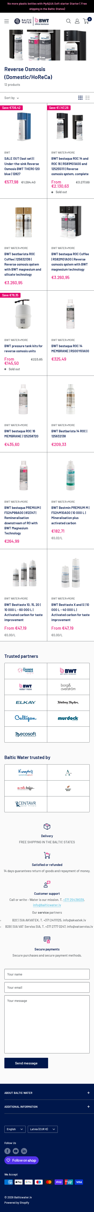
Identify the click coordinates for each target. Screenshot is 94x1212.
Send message (26, 1063)
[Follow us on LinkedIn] (24, 1151)
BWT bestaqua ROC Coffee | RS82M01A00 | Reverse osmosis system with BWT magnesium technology (70, 261)
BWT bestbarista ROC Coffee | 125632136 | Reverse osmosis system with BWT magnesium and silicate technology (22, 264)
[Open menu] (6, 21)
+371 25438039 (73, 900)
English (11, 1129)
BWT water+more (63, 152)
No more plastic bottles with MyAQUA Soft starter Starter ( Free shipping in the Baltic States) (47, 6)
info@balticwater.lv (47, 905)
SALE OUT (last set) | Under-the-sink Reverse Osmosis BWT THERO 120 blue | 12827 (22, 166)
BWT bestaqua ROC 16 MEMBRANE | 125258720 (21, 433)
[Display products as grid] (80, 98)
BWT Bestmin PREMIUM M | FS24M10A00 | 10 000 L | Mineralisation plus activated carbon (70, 515)
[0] (86, 21)
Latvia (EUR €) (39, 1129)
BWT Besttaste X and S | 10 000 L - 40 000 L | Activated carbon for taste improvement (70, 612)
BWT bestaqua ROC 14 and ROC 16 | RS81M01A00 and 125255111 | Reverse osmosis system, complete (70, 166)
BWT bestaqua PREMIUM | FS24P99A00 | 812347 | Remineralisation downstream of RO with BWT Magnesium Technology (22, 520)
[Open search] (68, 21)
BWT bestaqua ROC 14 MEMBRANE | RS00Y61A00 (70, 348)
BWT (7, 152)
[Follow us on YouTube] (16, 1151)
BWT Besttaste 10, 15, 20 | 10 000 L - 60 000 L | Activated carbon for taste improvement (23, 612)
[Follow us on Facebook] (7, 1151)
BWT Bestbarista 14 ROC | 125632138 (69, 433)
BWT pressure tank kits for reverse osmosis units (23, 348)
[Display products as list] (88, 98)
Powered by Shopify (16, 1202)
